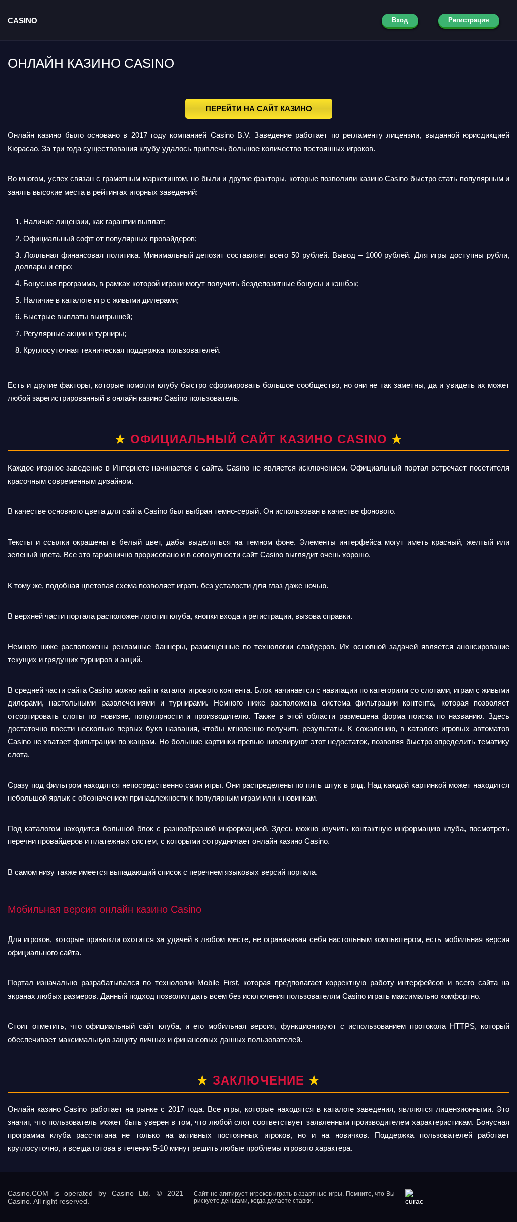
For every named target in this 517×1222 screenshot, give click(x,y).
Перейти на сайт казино (258, 108)
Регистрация (468, 20)
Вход (400, 20)
